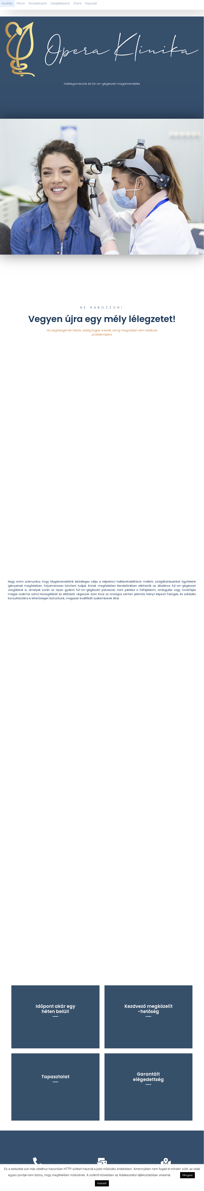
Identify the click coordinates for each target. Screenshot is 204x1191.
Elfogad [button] (187, 1175)
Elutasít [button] (101, 1183)
